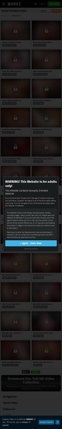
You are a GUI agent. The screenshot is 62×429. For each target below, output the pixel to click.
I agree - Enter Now (31, 243)
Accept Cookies (46, 422)
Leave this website (31, 248)
